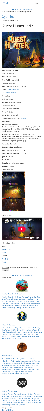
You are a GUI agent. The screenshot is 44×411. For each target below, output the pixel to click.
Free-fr (4, 252)
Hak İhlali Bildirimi (7, 410)
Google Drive (6, 249)
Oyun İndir (9, 16)
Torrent (23, 118)
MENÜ (38, 3)
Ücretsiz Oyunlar (13, 89)
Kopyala (5, 270)
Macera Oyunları (10, 93)
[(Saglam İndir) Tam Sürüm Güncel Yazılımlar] (17, 2)
